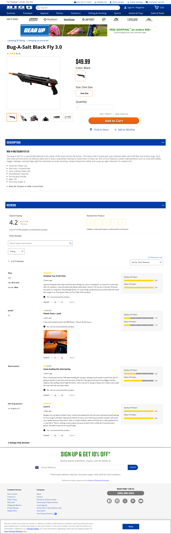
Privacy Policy (33, 528)
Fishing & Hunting (97, 13)
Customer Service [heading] (14, 490)
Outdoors (76, 13)
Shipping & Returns (14, 505)
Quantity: (81, 101)
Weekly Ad (101, 2)
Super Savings (136, 2)
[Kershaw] (69, 19)
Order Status (12, 499)
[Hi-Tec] (88, 19)
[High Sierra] (149, 19)
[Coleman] (33, 19)
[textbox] (85, 467)
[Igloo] (116, 19)
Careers (40, 497)
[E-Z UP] (103, 19)
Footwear (28, 13)
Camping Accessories (38, 40)
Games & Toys (136, 13)
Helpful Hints (12, 511)
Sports (117, 13)
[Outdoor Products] (50, 19)
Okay (131, 526)
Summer (11, 13)
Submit (133, 467)
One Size (84, 93)
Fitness (59, 13)
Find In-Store (101, 129)
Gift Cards (11, 502)
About (39, 494)
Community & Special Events (47, 502)
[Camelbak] (132, 19)
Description (13, 142)
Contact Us (11, 497)
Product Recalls (13, 508)
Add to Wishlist (126, 129)
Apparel (44, 13)
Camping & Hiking (16, 40)
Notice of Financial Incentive (98, 480)
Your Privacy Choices (13, 531)
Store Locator (118, 2)
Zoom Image (16, 60)
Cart (162, 8)
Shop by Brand (12, 19)
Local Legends (42, 505)
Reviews (11, 205)
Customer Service (156, 2)
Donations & (46, 499)
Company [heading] (41, 490)
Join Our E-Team (83, 2)
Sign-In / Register (135, 7)
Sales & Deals (157, 13)
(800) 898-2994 (125, 493)
